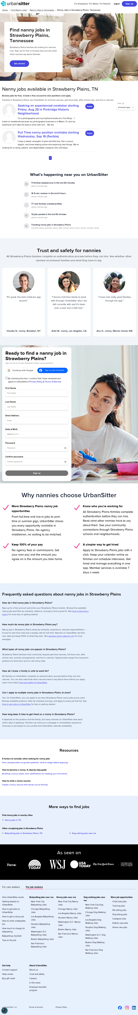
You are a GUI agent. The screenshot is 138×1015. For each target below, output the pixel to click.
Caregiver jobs (119, 918)
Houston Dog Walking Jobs (95, 929)
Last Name (10, 402)
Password (10, 443)
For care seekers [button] (11, 887)
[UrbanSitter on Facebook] (118, 1007)
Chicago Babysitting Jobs (40, 911)
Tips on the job (9, 940)
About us (33, 969)
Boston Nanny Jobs (67, 929)
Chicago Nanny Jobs (67, 909)
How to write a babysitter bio (14, 922)
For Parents (105, 3)
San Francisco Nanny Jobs (68, 935)
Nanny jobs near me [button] (66, 897)
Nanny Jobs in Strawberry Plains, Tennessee (78, 10)
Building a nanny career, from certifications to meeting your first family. (35, 773)
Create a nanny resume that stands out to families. (25, 784)
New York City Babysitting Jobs (38, 903)
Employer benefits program (37, 989)
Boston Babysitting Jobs (42, 939)
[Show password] (65, 448)
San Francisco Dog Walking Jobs (94, 951)
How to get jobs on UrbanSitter (11, 911)
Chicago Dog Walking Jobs (95, 914)
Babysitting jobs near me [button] (41, 897)
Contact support (9, 969)
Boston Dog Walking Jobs (94, 944)
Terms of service (36, 1007)
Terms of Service (53, 381)
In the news (34, 982)
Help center (7, 974)
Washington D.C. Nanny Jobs (69, 924)
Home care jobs (119, 927)
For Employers (81, 3)
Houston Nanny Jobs (68, 917)
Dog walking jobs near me (84, 833)
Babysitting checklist (12, 936)
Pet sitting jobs (119, 910)
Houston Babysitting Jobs (40, 926)
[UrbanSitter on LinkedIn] (132, 1007)
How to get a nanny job (13, 916)
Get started (19, 63)
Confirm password (14, 456)
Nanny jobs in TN (13, 820)
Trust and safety (36, 974)
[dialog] (4, 1010)
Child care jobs (119, 901)
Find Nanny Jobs (19, 10)
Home (5, 10)
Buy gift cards (8, 978)
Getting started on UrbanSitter (10, 903)
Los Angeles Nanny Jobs (69, 913)
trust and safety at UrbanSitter (33, 682)
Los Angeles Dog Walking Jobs (93, 921)
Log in (117, 3)
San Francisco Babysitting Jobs (38, 945)
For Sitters (94, 3)
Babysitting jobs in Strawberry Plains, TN (23, 833)
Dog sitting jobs (119, 914)
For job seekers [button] (34, 887)
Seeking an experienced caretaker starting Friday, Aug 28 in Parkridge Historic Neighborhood (48, 109)
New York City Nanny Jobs (68, 903)
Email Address (12, 415)
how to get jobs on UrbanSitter (16, 704)
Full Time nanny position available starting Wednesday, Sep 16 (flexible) (48, 134)
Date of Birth (11, 429)
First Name (10, 388)
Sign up (129, 3)
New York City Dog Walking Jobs (94, 906)
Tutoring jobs (118, 905)
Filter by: (121, 103)
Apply (89, 106)
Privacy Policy (35, 381)
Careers (33, 978)
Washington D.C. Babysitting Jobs (39, 933)
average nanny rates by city (61, 636)
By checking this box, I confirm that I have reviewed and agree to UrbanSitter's (34, 380)
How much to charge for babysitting (13, 930)
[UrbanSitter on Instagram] (125, 1007)
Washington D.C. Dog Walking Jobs (95, 936)
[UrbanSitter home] (16, 3)
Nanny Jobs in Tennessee (42, 10)
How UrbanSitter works (13, 897)
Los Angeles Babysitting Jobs (42, 918)
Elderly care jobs (120, 923)
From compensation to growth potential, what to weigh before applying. (35, 762)
